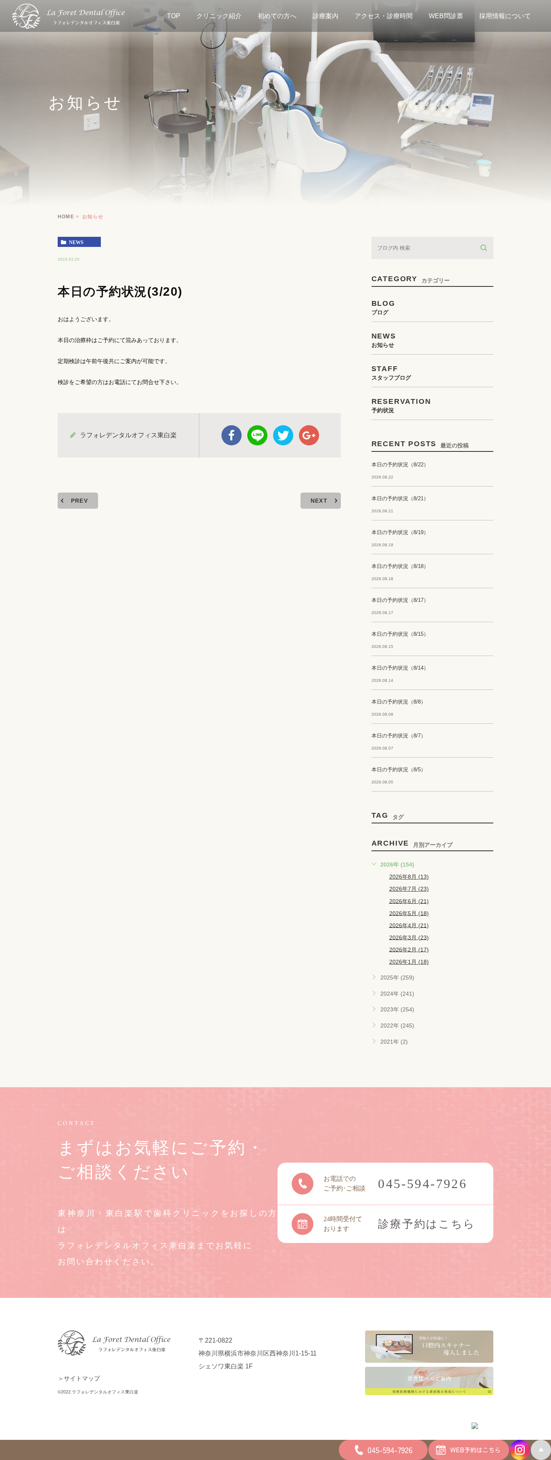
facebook (231, 435)
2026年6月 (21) (409, 901)
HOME (66, 216)
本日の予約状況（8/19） (400, 532)
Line (257, 435)
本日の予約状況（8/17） (400, 600)
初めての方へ (277, 16)
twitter (283, 435)
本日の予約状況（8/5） (399, 770)
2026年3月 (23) (409, 937)
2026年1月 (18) (409, 962)
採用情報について (505, 16)
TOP (173, 16)
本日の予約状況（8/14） (400, 668)
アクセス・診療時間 (384, 16)
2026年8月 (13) (409, 876)
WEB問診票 (446, 16)
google (309, 435)
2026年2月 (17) (409, 949)
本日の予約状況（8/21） (400, 498)
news (76, 242)
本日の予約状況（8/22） (400, 465)
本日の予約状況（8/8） (399, 702)
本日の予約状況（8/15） (400, 634)
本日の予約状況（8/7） (399, 736)
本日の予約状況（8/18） (400, 566)
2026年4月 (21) (409, 925)
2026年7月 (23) (409, 889)
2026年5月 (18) (409, 913)
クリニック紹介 (219, 16)
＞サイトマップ (79, 1378)
